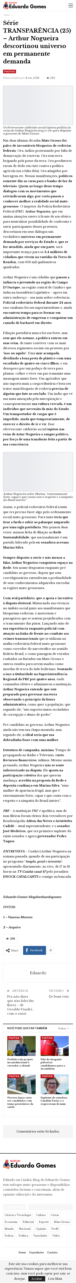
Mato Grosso (62, 1221)
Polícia (9, 1235)
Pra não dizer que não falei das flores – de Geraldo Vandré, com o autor (20, 1005)
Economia (11, 1221)
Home (22, 1252)
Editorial (28, 1221)
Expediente (36, 1252)
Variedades (40, 1235)
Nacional (24, 1228)
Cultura (41, 1215)
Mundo (9, 1228)
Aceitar (36, 1279)
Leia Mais (55, 1278)
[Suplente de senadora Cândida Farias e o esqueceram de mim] (55, 1084)
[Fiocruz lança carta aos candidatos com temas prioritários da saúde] (21, 1084)
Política (9, 71)
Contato (52, 1252)
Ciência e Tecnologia (18, 1215)
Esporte (44, 1221)
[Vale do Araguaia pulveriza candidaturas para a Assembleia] (55, 1046)
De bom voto (59, 996)
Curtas (55, 1215)
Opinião (41, 1228)
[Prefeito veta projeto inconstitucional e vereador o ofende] (21, 1046)
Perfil (54, 1228)
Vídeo (56, 1235)
